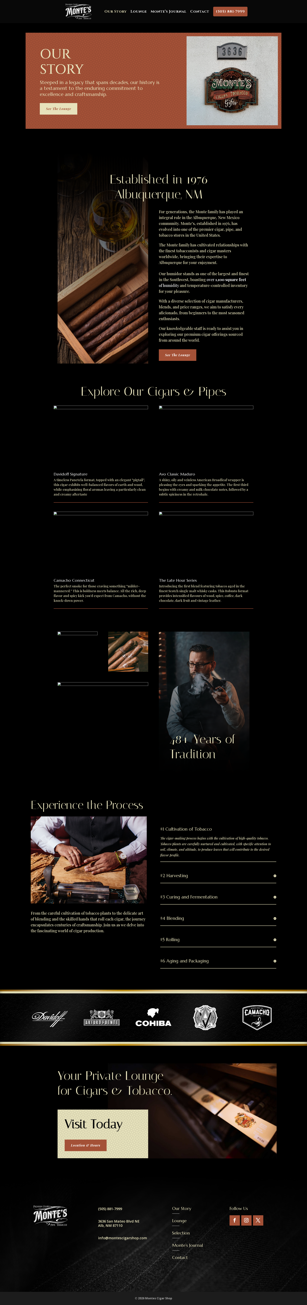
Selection (181, 1233)
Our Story (115, 11)
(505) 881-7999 (230, 11)
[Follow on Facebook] (235, 1220)
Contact (199, 11)
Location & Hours (85, 1145)
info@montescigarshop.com (122, 1238)
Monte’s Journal (168, 11)
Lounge (139, 11)
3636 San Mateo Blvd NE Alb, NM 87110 (118, 1223)
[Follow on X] (258, 1220)
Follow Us (239, 1208)
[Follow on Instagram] (246, 1220)
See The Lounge (58, 109)
